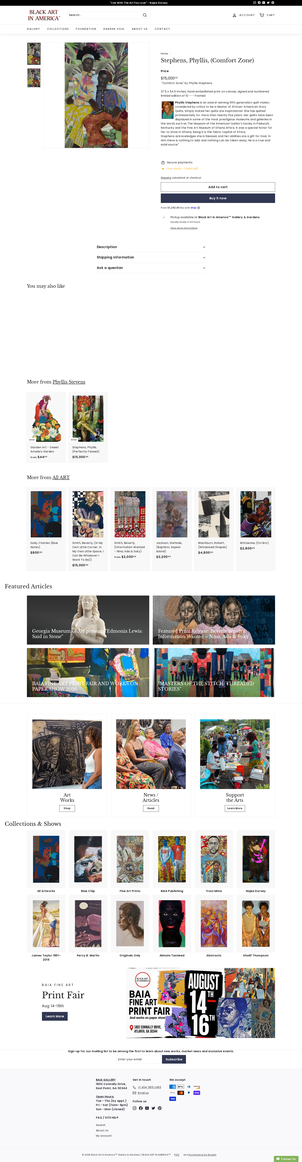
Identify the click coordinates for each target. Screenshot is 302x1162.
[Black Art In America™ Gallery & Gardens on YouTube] (147, 1108)
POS (176, 1154)
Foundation (86, 29)
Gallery (33, 29)
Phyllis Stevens (69, 382)
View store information (184, 228)
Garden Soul (114, 29)
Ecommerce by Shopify (203, 1154)
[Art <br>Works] (67, 754)
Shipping (166, 177)
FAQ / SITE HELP (107, 1118)
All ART (61, 477)
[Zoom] (96, 95)
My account (104, 1135)
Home (164, 53)
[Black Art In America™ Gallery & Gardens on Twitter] (153, 1108)
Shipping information (115, 257)
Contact (163, 29)
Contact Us (287, 1158)
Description (107, 247)
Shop (67, 808)
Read (151, 808)
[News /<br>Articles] (151, 754)
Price (165, 71)
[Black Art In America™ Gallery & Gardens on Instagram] (134, 1108)
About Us (140, 29)
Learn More (234, 808)
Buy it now (218, 198)
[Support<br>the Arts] (235, 754)
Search (100, 1125)
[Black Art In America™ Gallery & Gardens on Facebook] (141, 1108)
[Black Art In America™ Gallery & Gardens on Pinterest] (159, 1108)
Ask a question (110, 267)
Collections (58, 29)
